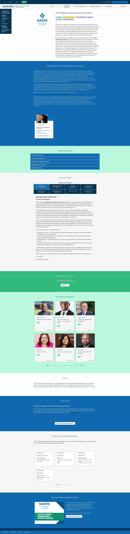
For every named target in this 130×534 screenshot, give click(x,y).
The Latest (122, 6)
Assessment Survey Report (73, 516)
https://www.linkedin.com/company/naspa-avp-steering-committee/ (52, 94)
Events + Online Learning (80, 6)
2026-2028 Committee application (64, 423)
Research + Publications (94, 6)
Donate (16, 2)
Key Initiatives (109, 6)
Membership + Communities (67, 6)
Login (23, 2)
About (52, 6)
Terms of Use (13, 532)
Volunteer (10, 2)
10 (71, 365)
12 (77, 365)
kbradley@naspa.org (75, 412)
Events (90, 387)
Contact (20, 532)
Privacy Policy (5, 532)
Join (4, 2)
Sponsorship (26, 532)
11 (74, 365)
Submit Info (64, 285)
